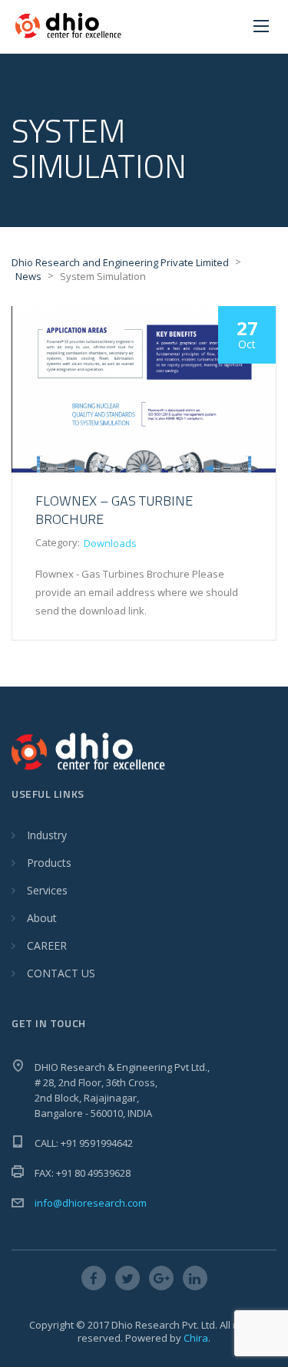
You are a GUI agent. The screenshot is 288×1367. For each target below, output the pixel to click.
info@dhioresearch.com (91, 1203)
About (42, 918)
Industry (47, 835)
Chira (196, 1338)
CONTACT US (61, 973)
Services (47, 890)
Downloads (110, 543)
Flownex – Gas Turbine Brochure (114, 509)
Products (49, 862)
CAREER (47, 945)
